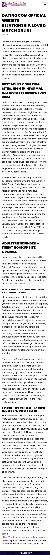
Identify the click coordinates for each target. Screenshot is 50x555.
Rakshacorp (12, 552)
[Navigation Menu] (45, 4)
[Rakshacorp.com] (14, 4)
